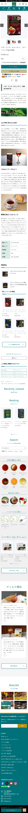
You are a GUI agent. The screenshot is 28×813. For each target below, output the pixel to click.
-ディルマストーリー (6, 745)
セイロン (20, 451)
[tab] (8, 42)
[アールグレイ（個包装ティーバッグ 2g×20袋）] (21, 413)
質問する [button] (14, 358)
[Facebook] (12, 80)
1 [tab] (11, 434)
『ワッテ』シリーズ (18, 370)
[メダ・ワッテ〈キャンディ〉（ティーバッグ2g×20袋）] (8, 302)
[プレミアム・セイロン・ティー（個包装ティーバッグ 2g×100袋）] (7, 413)
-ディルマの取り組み (6, 747)
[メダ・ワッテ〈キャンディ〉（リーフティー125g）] (20, 302)
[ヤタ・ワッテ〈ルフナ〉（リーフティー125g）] (20, 323)
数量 (2, 58)
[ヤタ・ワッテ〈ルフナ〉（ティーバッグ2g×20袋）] (8, 323)
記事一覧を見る (14, 665)
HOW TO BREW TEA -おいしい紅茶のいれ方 (11, 759)
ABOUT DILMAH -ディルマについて (9, 739)
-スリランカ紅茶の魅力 (6, 750)
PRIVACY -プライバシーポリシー (9, 770)
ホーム (2, 381)
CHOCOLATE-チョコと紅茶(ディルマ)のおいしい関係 (14, 762)
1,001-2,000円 (3, 370)
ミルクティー (9, 381)
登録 (22, 725)
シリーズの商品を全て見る (14, 344)
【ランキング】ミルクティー (19, 376)
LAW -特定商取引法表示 (6, 773)
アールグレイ (10, 451)
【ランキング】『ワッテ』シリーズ (7, 373)
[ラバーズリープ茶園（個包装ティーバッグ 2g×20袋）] (7, 546)
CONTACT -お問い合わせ (7, 767)
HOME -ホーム (4, 736)
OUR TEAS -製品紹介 (6, 753)
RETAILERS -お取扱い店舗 (7, 764)
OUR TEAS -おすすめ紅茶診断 (8, 756)
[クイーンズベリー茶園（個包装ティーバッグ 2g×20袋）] (21, 546)
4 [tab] (16, 434)
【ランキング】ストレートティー (7, 376)
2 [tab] (13, 434)
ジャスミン (16, 451)
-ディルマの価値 (5, 742)
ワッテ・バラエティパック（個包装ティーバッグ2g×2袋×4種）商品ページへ (18, 284)
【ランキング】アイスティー (19, 373)
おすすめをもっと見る (14, 570)
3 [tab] (14, 434)
